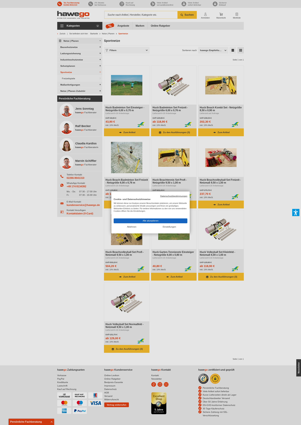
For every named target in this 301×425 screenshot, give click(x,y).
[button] (295, 212)
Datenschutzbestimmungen (173, 196)
